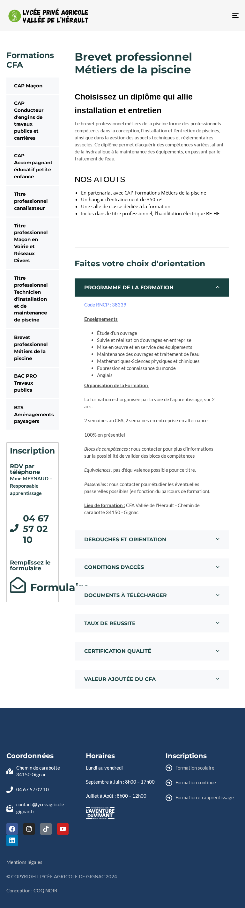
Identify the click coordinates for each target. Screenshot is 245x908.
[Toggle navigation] (200, 15)
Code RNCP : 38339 (105, 304)
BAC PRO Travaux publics (25, 383)
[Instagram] (29, 829)
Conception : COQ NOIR (31, 890)
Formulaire (59, 587)
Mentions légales (24, 862)
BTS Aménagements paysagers (34, 414)
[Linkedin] (12, 840)
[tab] (152, 287)
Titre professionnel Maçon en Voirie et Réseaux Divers (31, 243)
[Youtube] (63, 829)
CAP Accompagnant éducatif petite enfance (33, 166)
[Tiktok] (46, 829)
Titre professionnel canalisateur (31, 201)
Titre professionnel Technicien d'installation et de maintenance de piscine (31, 299)
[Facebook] (12, 829)
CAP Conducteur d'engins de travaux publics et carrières (28, 120)
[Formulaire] (18, 585)
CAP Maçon (28, 86)
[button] (152, 287)
